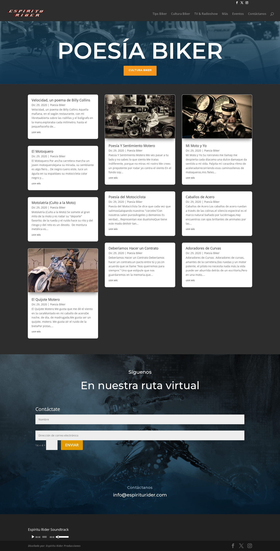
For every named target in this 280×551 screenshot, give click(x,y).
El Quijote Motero (46, 299)
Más (225, 14)
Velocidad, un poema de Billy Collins (61, 100)
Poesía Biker (58, 105)
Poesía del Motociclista (127, 197)
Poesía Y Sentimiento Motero (132, 145)
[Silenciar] (57, 537)
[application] (48, 537)
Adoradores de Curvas (203, 248)
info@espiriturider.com (140, 495)
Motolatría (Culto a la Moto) (53, 202)
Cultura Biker (180, 14)
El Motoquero (42, 151)
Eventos (238, 14)
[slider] (63, 536)
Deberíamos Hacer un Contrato (133, 248)
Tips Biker (160, 14)
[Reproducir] (33, 537)
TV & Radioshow (206, 14)
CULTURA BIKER (140, 70)
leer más (36, 132)
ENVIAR (72, 445)
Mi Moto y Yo (196, 145)
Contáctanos (257, 14)
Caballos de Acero (200, 197)
